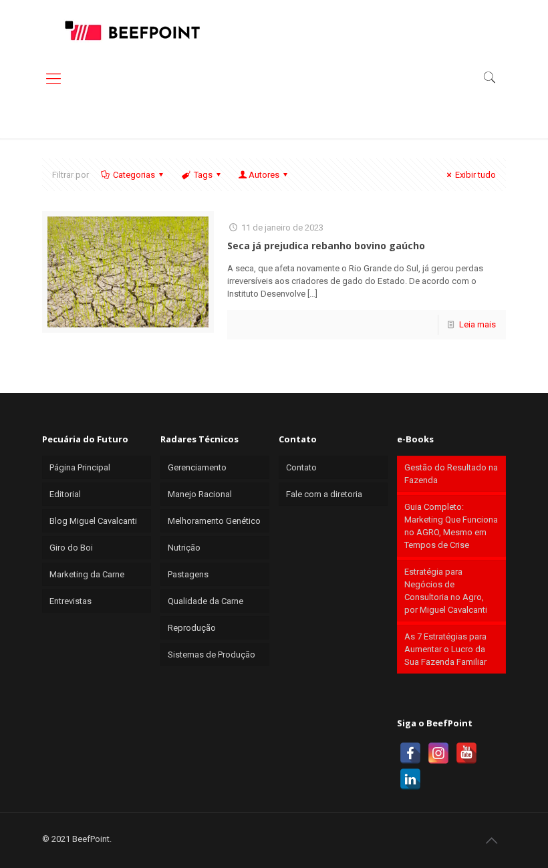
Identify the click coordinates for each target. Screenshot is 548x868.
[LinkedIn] (410, 779)
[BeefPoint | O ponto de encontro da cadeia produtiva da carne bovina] (131, 30)
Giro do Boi (71, 548)
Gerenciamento (197, 467)
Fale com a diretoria (324, 494)
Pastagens (188, 574)
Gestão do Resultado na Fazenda (451, 473)
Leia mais (477, 324)
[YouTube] (466, 753)
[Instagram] (438, 753)
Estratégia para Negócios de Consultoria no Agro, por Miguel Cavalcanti (445, 591)
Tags (203, 175)
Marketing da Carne (86, 574)
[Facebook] (410, 753)
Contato (301, 467)
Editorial (65, 494)
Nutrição (184, 548)
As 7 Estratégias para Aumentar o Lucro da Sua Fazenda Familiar (445, 649)
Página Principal (79, 467)
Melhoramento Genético (214, 521)
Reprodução (192, 628)
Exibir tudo (475, 175)
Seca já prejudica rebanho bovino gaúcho (326, 245)
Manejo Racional (200, 494)
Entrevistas (70, 601)
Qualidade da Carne (205, 601)
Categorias (134, 175)
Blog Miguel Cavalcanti (93, 521)
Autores (264, 175)
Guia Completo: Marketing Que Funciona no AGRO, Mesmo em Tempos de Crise (451, 526)
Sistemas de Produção (211, 654)
